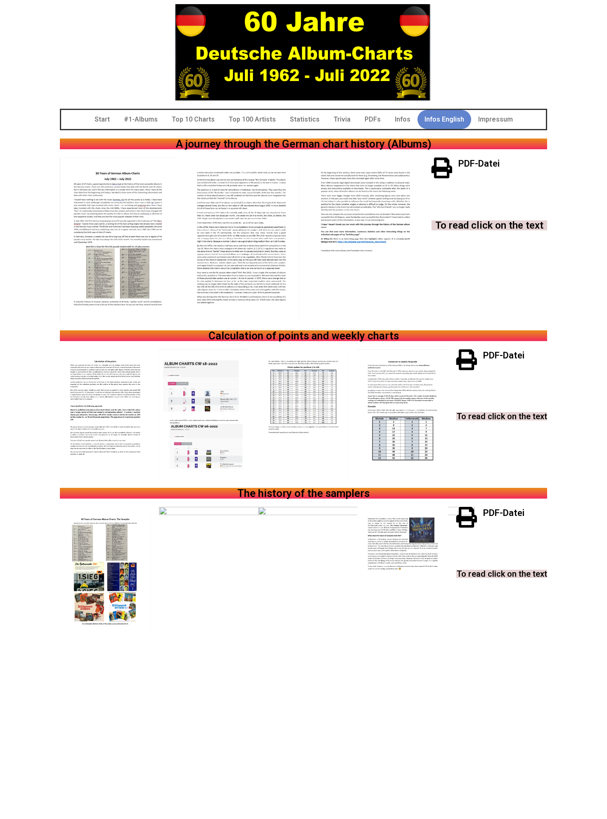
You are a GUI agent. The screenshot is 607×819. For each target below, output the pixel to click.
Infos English (444, 119)
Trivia (342, 119)
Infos (402, 119)
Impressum (495, 119)
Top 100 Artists (252, 119)
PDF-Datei (479, 163)
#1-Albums (141, 119)
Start (102, 119)
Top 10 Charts (193, 119)
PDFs (373, 119)
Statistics (305, 119)
